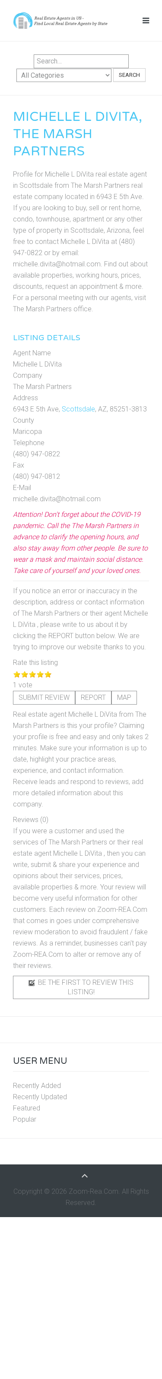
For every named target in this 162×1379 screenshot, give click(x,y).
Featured (26, 1108)
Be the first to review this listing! (84, 987)
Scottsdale (78, 409)
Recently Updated (40, 1097)
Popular (24, 1119)
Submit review (44, 697)
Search (129, 75)
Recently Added (37, 1086)
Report (93, 697)
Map (124, 697)
